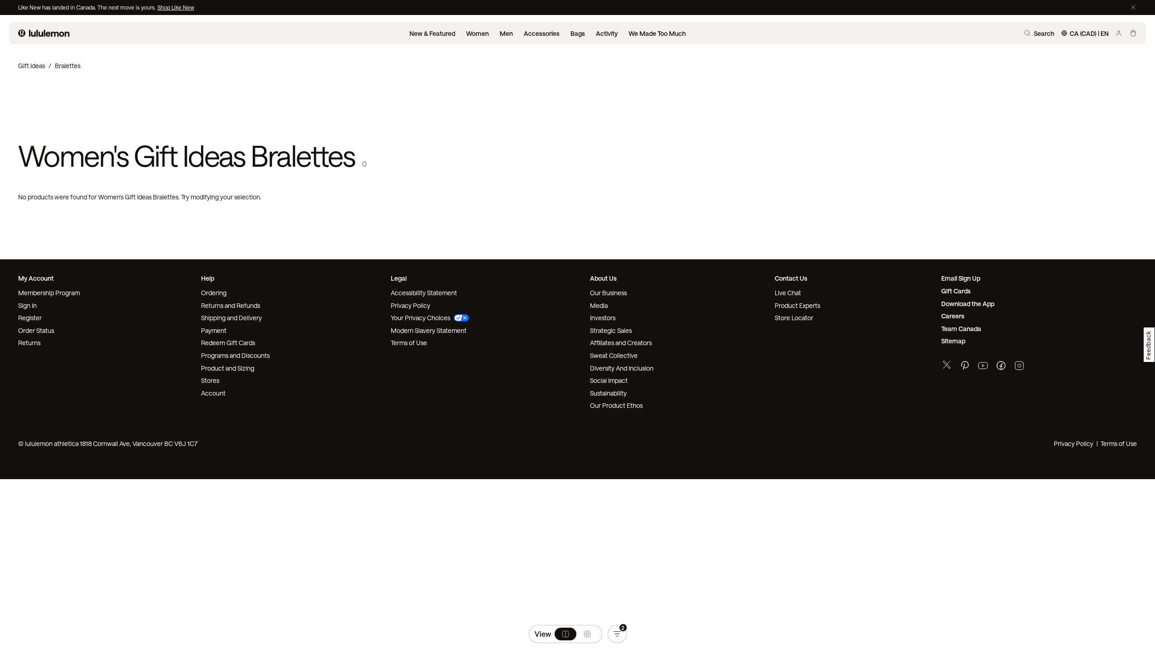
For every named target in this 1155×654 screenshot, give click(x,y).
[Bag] (1133, 33)
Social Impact (609, 380)
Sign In (27, 305)
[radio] (565, 634)
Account (213, 393)
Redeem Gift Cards (228, 343)
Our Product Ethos (616, 405)
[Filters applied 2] (617, 634)
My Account (36, 278)
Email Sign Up (960, 278)
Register (30, 318)
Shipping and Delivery (231, 318)
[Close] (1133, 7)
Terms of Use (409, 343)
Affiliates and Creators (621, 343)
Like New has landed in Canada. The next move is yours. (87, 7)
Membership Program (49, 293)
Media (599, 305)
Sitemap (953, 341)
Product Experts (797, 305)
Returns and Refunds (230, 305)
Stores (210, 380)
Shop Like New (175, 7)
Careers (952, 316)
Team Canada (961, 328)
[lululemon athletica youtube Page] (983, 366)
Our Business (608, 293)
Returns (29, 343)
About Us (603, 278)
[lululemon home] (44, 33)
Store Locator (794, 318)
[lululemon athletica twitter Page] (946, 365)
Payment (213, 330)
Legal (399, 278)
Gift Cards (956, 291)
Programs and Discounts (235, 355)
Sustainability (608, 393)
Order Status (36, 330)
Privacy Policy (410, 305)
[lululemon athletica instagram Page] (1019, 366)
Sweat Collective (614, 355)
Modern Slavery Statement (429, 330)
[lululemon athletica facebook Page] (1001, 366)
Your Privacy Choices (420, 318)
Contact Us (791, 278)
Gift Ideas (31, 65)
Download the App (967, 303)
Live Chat (788, 293)
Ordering (213, 293)
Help (207, 278)
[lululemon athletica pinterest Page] (964, 366)
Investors (602, 318)
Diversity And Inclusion (622, 368)
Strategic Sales (611, 330)
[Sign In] (1118, 33)
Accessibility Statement (424, 293)
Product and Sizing (227, 368)
